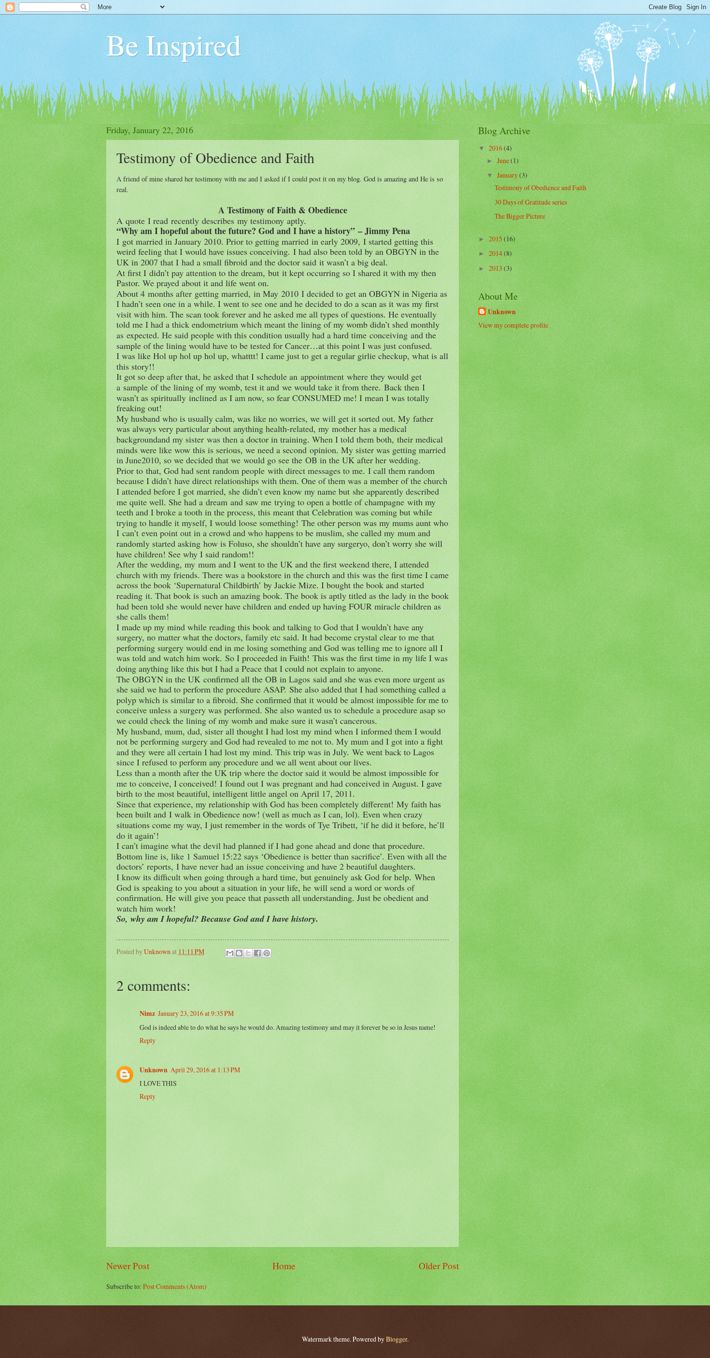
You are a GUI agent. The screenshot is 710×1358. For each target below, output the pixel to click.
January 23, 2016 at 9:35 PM (196, 1013)
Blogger (396, 1339)
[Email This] (230, 953)
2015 (496, 238)
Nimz (147, 1013)
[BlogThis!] (239, 953)
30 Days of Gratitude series (531, 202)
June (504, 160)
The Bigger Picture (520, 216)
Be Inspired (173, 44)
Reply (148, 1040)
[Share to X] (248, 953)
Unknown (154, 1070)
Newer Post (127, 1266)
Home (284, 1266)
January (508, 175)
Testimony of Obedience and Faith (540, 187)
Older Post (439, 1266)
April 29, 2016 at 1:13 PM (205, 1069)
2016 (496, 147)
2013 (496, 268)
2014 (496, 253)
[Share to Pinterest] (266, 953)
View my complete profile (513, 325)
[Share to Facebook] (257, 953)
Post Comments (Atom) (175, 1286)
